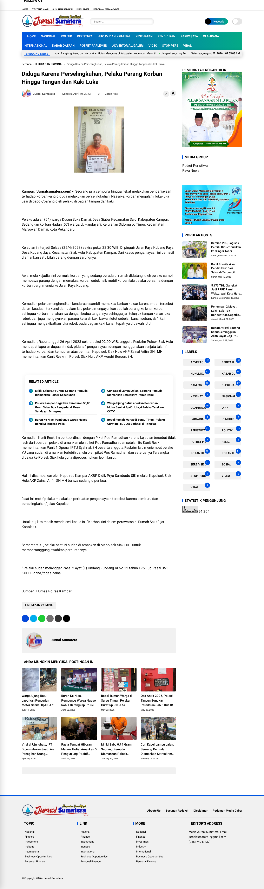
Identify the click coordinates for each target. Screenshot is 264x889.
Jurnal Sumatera (53, 878)
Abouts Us (153, 810)
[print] (50, 618)
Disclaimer (83, 9)
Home (25, 9)
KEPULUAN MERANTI (231, 384)
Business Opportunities (38, 856)
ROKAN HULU (230, 452)
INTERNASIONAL (35, 45)
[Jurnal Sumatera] (53, 26)
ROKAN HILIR (199, 452)
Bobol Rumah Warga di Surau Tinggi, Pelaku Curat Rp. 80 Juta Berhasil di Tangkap (136, 421)
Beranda (27, 64)
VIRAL (187, 45)
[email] (58, 618)
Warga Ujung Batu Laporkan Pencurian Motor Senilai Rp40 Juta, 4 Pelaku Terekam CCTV (135, 407)
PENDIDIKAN (167, 36)
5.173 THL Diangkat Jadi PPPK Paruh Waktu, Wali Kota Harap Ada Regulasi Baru (226, 290)
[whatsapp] (41, 618)
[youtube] (234, 4)
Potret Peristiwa (195, 165)
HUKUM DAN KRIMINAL (114, 36)
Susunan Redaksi (62, 9)
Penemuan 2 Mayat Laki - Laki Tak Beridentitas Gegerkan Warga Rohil (226, 311)
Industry (29, 846)
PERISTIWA (85, 36)
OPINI (230, 406)
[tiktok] (240, 4)
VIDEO (152, 45)
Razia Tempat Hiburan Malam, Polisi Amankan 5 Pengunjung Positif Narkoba (79, 749)
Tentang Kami (40, 9)
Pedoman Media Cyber (106, 9)
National (29, 831)
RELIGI (230, 440)
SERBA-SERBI (199, 463)
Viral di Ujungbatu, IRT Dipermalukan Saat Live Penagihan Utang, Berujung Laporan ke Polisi (38, 749)
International (32, 851)
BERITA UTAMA (231, 361)
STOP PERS (170, 45)
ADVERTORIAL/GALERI (128, 45)
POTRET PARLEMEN (93, 45)
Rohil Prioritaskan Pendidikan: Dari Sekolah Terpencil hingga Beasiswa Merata (223, 268)
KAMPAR (199, 384)
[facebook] (215, 4)
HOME (31, 36)
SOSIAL (230, 463)
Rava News (190, 170)
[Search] (150, 21)
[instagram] (228, 4)
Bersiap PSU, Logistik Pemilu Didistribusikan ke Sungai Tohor (226, 247)
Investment (31, 841)
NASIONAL (48, 36)
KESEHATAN (144, 36)
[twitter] (222, 4)
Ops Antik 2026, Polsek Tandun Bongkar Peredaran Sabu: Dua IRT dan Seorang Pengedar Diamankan (158, 701)
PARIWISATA (189, 36)
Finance (29, 836)
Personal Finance (35, 861)
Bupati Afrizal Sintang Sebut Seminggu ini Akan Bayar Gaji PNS (225, 331)
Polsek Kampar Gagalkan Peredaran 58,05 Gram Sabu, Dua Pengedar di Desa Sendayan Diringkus (62, 407)
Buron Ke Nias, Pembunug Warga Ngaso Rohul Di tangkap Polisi (61, 421)
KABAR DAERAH (63, 45)
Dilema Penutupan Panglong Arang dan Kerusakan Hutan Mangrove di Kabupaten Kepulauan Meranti (81, 53)
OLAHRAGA (211, 36)
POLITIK (66, 36)
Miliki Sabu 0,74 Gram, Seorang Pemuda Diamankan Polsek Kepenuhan (61, 393)
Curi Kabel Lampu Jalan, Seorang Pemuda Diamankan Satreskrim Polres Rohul (135, 393)
